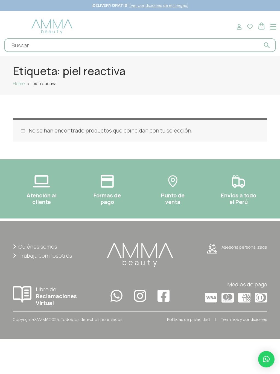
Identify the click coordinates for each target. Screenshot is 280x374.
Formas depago (107, 199)
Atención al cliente (42, 199)
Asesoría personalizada (244, 247)
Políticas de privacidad (188, 319)
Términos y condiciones (244, 319)
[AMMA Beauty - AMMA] (51, 26)
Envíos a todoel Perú (238, 199)
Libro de (56, 296)
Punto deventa (173, 199)
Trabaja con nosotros (45, 255)
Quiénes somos (37, 246)
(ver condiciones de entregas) (159, 5)
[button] (266, 359)
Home (19, 83)
